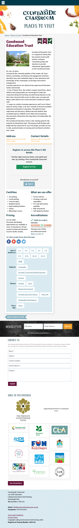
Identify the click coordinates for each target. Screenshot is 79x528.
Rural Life (45, 295)
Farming (21, 284)
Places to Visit (16, 35)
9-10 (26, 256)
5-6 (32, 250)
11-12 (43, 256)
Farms (20, 306)
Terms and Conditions (15, 515)
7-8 (45, 250)
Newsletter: (14, 326)
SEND (20, 262)
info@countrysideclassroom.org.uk (25, 507)
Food (30, 284)
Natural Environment (25, 289)
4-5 (26, 250)
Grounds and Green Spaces (28, 295)
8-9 (19, 256)
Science (21, 278)
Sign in (30, 184)
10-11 (34, 256)
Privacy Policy (13, 517)
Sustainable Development (27, 300)
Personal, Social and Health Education (31, 273)
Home (7, 35)
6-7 (39, 250)
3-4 (19, 250)
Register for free (29, 167)
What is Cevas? (36, 234)
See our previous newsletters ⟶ (39, 333)
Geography (22, 267)
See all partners (16, 483)
